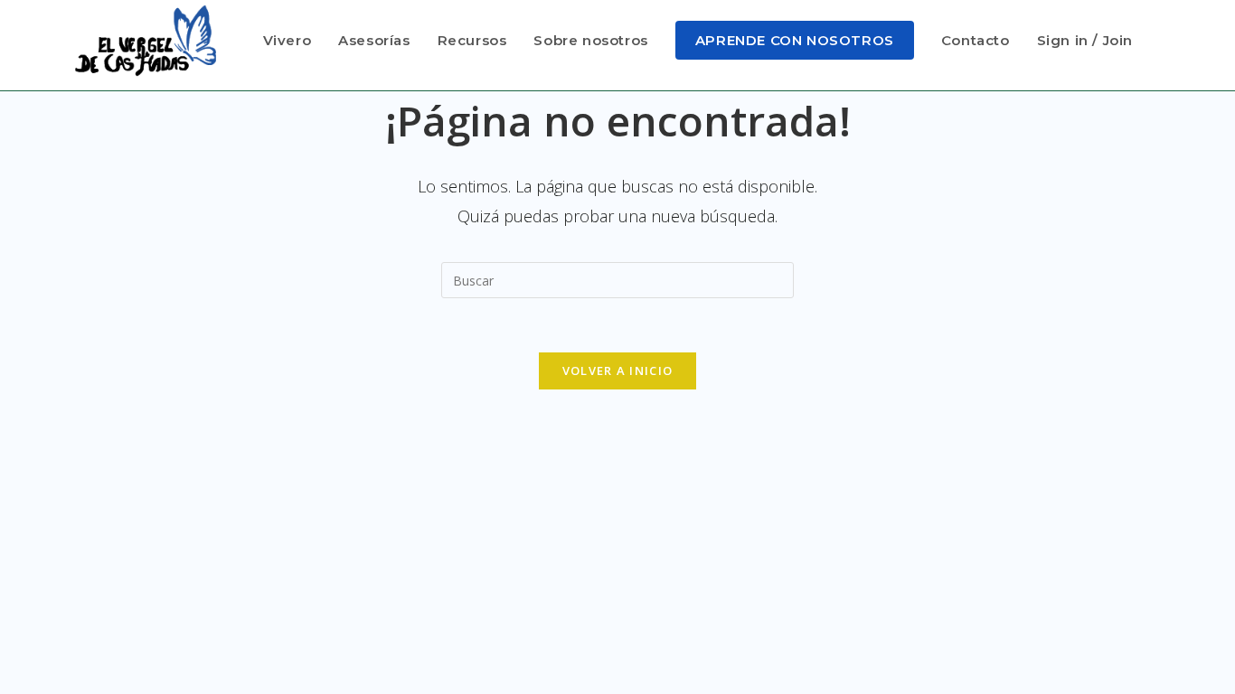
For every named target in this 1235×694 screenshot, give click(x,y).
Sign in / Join (1085, 40)
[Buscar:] (617, 278)
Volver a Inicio (618, 370)
